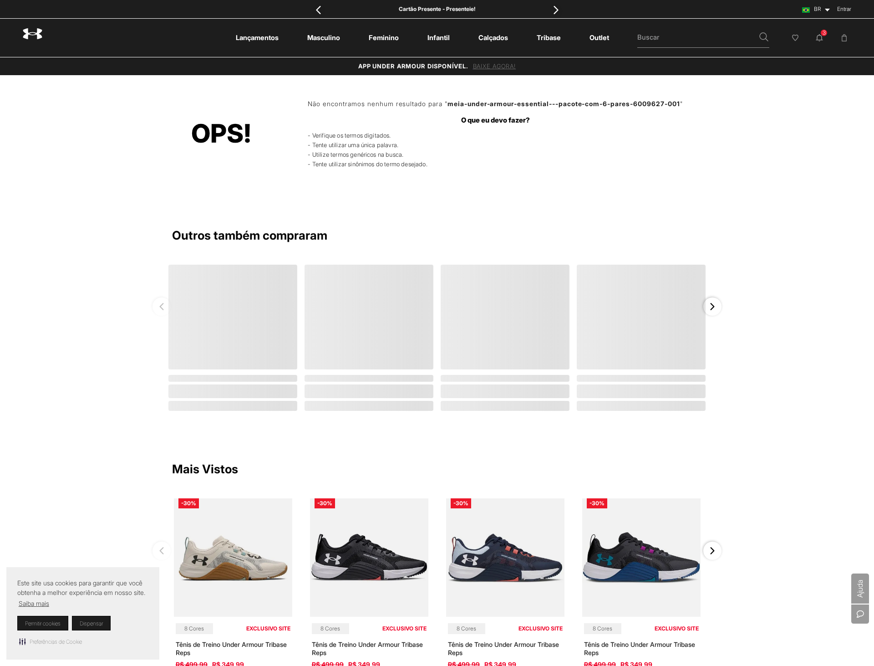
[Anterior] (161, 306)
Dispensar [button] (91, 623)
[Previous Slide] (318, 10)
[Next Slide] (556, 10)
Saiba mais (34, 603)
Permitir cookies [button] (43, 623)
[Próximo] (712, 306)
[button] (50, 641)
